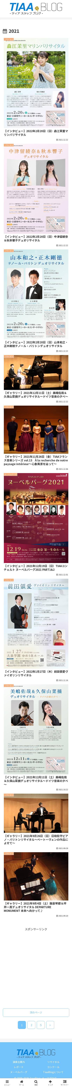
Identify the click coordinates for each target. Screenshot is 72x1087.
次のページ (36, 1012)
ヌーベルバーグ (18, 1072)
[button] (65, 698)
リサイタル (53, 1062)
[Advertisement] (36, 968)
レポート (19, 1067)
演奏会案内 (19, 1062)
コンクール (53, 1067)
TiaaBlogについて (53, 1072)
